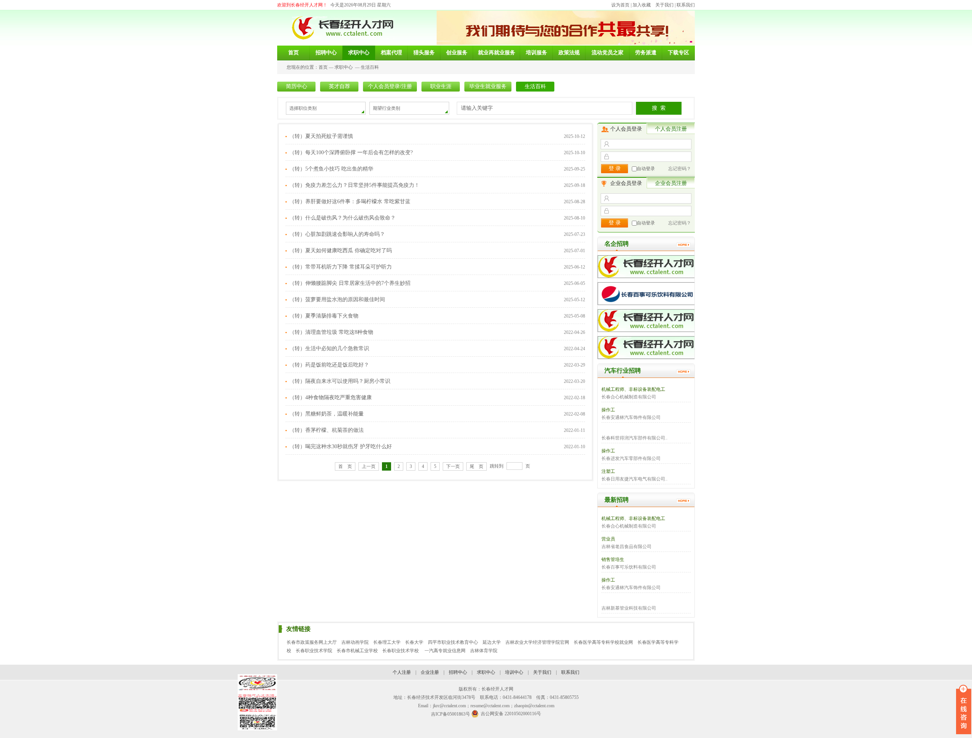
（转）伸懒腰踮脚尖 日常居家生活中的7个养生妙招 (349, 283)
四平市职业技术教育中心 (453, 642)
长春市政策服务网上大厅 (312, 642)
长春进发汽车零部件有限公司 (631, 458)
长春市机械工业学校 (357, 650)
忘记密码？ (679, 168)
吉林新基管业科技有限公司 (628, 608)
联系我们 (686, 5)
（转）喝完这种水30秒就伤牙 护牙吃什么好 (340, 446)
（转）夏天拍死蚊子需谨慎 (321, 136)
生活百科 (370, 67)
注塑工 (608, 471)
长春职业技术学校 (401, 650)
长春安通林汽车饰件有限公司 (631, 417)
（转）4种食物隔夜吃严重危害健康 (330, 397)
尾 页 (476, 466)
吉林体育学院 (483, 650)
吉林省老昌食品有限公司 (626, 546)
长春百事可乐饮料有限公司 (628, 567)
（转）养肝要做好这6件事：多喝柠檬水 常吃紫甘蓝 (349, 201)
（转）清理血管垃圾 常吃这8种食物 (331, 332)
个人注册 (402, 672)
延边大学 (492, 642)
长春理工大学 (387, 642)
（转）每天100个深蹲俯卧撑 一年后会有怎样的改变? (351, 152)
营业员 (608, 539)
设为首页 (620, 5)
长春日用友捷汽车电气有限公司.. (634, 479)
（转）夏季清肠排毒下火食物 (323, 316)
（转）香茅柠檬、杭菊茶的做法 (326, 430)
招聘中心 (458, 672)
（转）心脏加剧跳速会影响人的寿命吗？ (337, 234)
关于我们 (664, 5)
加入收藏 (642, 5)
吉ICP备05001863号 (450, 714)
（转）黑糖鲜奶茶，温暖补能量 (326, 414)
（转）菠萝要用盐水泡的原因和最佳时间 (337, 299)
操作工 (608, 409)
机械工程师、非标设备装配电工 (633, 389)
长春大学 (414, 642)
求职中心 (344, 67)
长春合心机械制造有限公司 (628, 397)
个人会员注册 (671, 129)
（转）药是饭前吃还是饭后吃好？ (329, 365)
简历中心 (296, 86)
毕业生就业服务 (488, 86)
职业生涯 (440, 86)
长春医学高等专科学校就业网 (603, 642)
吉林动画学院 (355, 642)
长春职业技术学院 (314, 650)
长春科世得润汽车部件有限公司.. (634, 438)
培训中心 (514, 672)
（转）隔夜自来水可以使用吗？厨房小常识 (339, 381)
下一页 (453, 466)
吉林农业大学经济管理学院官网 (537, 642)
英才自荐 (339, 86)
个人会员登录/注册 (390, 86)
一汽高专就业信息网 (444, 650)
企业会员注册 (671, 183)
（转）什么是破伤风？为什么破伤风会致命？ (342, 218)
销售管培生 (612, 559)
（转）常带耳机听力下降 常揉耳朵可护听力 (340, 267)
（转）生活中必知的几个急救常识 (329, 348)
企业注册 (430, 672)
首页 (323, 67)
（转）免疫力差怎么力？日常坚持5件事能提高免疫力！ (354, 185)
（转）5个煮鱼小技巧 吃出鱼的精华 (331, 169)
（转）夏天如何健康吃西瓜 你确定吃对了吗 (340, 250)
